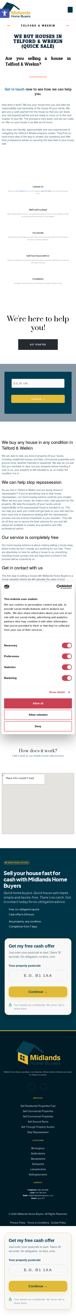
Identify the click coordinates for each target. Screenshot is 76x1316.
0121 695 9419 (20, 191)
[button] (70, 10)
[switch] (67, 656)
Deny (38, 726)
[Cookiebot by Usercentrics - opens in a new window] (56, 587)
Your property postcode (25, 965)
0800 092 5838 (45, 191)
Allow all (38, 703)
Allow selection (38, 714)
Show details (57, 692)
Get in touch (15, 89)
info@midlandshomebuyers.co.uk (40, 1195)
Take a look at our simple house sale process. (38, 756)
